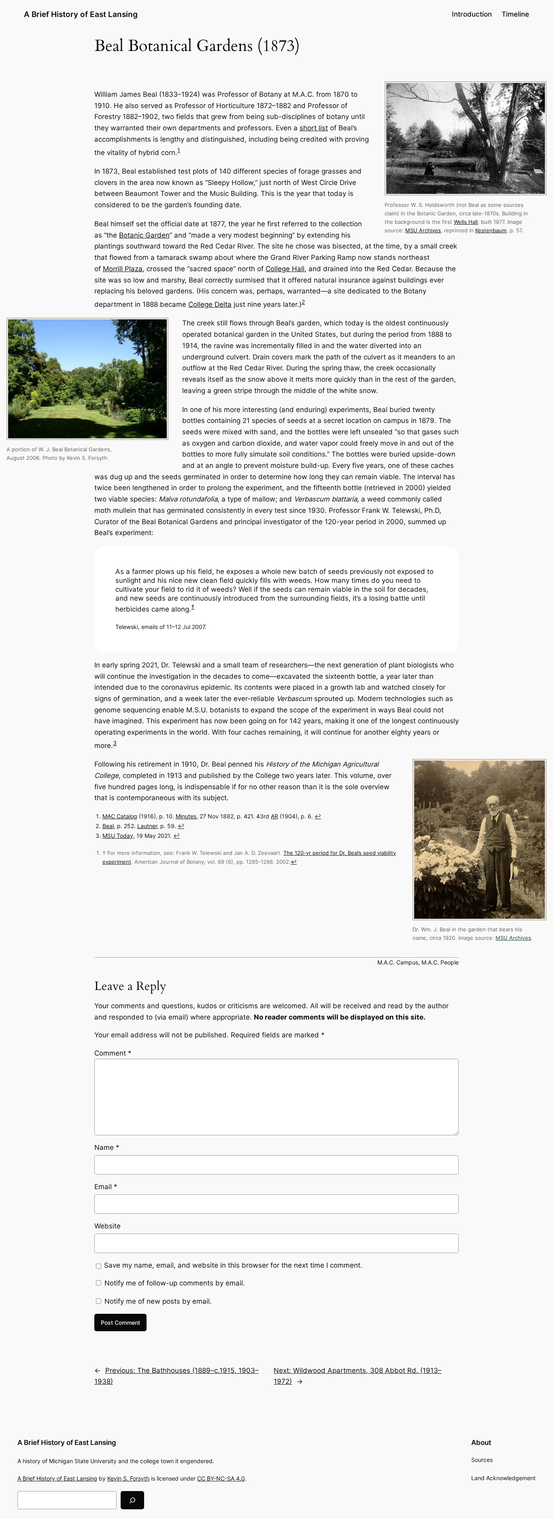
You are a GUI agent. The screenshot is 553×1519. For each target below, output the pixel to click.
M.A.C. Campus (397, 962)
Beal (108, 825)
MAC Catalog (119, 816)
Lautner (147, 825)
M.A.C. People (440, 962)
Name (106, 1147)
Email (105, 1187)
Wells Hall (466, 222)
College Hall (285, 269)
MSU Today (117, 835)
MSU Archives (423, 230)
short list (314, 128)
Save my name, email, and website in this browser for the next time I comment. (233, 1265)
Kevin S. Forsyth (128, 1478)
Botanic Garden (144, 235)
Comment (113, 1053)
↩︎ (318, 816)
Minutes (186, 816)
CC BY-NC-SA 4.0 (221, 1478)
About (481, 1442)
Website (107, 1226)
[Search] (132, 1500)
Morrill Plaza (123, 269)
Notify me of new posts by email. (158, 1301)
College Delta (210, 304)
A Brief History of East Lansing (81, 14)
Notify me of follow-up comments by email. (174, 1283)
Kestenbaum (490, 230)
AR (274, 816)
